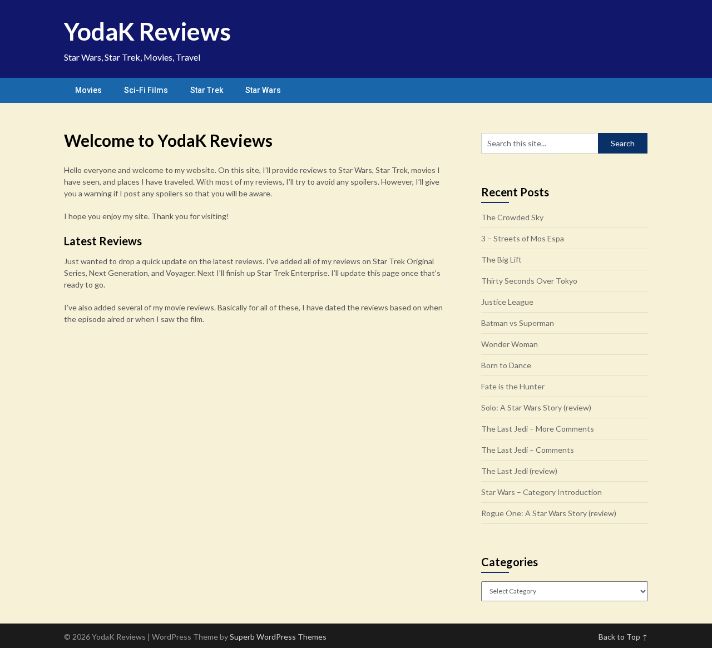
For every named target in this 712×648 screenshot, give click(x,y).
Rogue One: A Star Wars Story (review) (548, 513)
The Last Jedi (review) (519, 471)
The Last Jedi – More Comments (537, 428)
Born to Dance (506, 365)
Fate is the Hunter (513, 386)
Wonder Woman (509, 344)
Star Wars (263, 90)
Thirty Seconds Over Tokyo (529, 280)
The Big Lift (501, 259)
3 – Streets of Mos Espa (522, 238)
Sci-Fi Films (146, 90)
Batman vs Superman (517, 323)
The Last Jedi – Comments (527, 449)
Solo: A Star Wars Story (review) (536, 407)
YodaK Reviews (147, 31)
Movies (88, 90)
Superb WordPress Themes (278, 636)
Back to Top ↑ (623, 636)
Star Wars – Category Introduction (541, 492)
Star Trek (206, 90)
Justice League (507, 301)
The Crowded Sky (512, 217)
